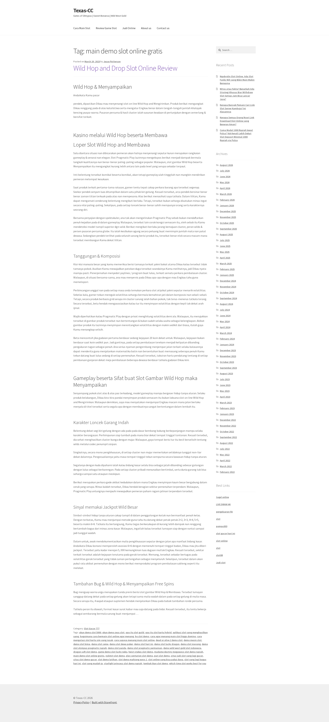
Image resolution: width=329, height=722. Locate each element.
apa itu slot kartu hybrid (158, 632)
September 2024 (228, 298)
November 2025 (228, 217)
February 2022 (227, 472)
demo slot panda (117, 648)
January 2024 (227, 344)
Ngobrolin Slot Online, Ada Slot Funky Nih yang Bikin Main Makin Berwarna (237, 80)
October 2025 (227, 223)
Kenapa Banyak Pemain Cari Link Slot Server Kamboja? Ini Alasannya (237, 108)
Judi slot (221, 562)
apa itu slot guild (135, 632)
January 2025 (227, 275)
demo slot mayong (191, 644)
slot (218, 518)
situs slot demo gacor (85, 659)
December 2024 (228, 280)
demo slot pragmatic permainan (144, 648)
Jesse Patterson (112, 61)
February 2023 (227, 408)
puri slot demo (162, 655)
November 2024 (228, 286)
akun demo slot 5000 (90, 632)
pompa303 (221, 526)
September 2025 (228, 228)
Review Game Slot (106, 28)
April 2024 (225, 327)
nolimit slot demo (115, 655)
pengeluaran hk (224, 511)
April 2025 (225, 257)
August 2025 (226, 234)
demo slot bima (81, 644)
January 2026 (227, 205)
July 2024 (225, 309)
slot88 (219, 555)
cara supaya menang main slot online (134, 640)
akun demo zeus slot (113, 632)
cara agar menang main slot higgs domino (173, 636)
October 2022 (227, 431)
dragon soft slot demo (85, 651)
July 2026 (225, 170)
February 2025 (227, 269)
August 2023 (226, 373)
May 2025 (224, 251)
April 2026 (225, 188)
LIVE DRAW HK (223, 504)
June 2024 (225, 315)
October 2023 (227, 362)
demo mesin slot (193, 640)
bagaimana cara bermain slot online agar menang (107, 636)
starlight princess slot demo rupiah (123, 663)
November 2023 (228, 356)
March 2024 (226, 333)
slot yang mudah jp (92, 663)
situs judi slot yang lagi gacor (187, 655)
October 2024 (227, 292)
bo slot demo (142, 636)
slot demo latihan (107, 659)
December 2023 (228, 350)
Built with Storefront (104, 702)
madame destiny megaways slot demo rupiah (178, 651)
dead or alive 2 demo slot (169, 640)
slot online (222, 540)
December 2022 (228, 419)
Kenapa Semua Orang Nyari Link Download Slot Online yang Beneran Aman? (237, 121)
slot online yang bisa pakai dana (165, 659)
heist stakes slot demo (141, 651)
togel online (222, 497)
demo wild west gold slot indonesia (182, 648)
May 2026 (224, 182)
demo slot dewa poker (121, 644)
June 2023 (225, 385)
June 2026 (225, 176)
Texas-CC (83, 10)
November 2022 (228, 425)
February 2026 (227, 199)
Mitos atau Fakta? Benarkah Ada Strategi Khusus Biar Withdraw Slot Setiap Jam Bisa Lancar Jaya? (237, 94)
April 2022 (225, 460)
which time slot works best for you (187, 663)
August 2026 (226, 165)
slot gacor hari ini (225, 533)
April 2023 (225, 396)
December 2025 (228, 211)
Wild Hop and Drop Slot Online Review (125, 68)
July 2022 (225, 448)
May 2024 (224, 321)
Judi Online (129, 28)
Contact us (163, 28)
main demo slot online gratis (88, 655)
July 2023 (225, 379)
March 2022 (226, 466)
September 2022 (228, 437)
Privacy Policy (81, 702)
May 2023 (224, 391)
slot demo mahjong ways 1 (132, 659)
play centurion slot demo (139, 655)
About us (146, 28)
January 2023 (227, 414)
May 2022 (224, 454)
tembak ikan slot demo (155, 663)
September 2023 (228, 367)
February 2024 (227, 338)
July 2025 (225, 240)
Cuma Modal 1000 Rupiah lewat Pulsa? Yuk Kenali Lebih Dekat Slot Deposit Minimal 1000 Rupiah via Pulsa (236, 135)
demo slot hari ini (143, 644)
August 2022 (226, 443)
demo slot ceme (99, 644)
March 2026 (226, 194)
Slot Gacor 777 (91, 628)
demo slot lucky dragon (166, 644)
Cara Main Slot (81, 28)
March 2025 (226, 263)
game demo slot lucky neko (112, 651)
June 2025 (225, 246)
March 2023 (226, 402)
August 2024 (226, 304)
